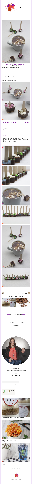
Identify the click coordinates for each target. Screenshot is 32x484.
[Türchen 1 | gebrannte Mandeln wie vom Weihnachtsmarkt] (23, 302)
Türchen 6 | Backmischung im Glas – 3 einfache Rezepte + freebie (13, 417)
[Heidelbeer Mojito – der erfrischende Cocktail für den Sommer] (16, 452)
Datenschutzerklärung (18, 479)
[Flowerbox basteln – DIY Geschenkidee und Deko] (16, 429)
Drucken (28, 122)
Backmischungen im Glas (25, 71)
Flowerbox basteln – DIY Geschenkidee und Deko (10, 440)
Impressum (12, 479)
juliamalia (13, 65)
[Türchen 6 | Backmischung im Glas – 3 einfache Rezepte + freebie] (9, 302)
